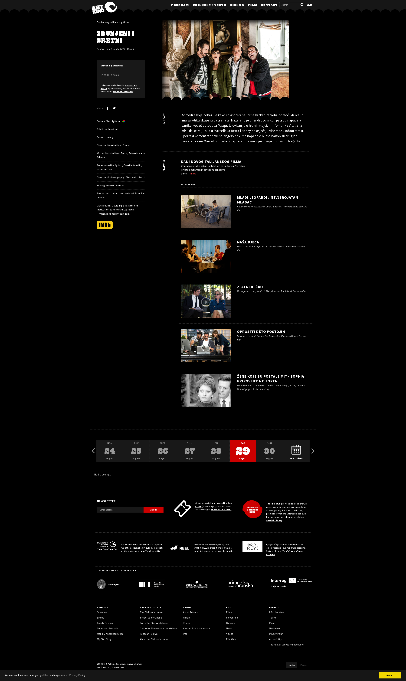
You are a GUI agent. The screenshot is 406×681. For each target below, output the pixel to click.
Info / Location (276, 612)
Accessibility (275, 639)
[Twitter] (114, 108)
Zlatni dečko (250, 286)
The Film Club (273, 503)
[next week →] (313, 450)
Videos (229, 633)
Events (100, 617)
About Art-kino (190, 612)
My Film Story (104, 639)
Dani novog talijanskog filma (113, 22)
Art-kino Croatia (115, 663)
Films (229, 612)
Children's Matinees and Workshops (158, 628)
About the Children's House (154, 639)
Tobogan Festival (149, 633)
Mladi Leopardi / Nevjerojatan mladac (267, 200)
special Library (274, 520)
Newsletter (274, 628)
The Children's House (151, 612)
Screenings (232, 617)
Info (185, 633)
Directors (231, 623)
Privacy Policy (276, 633)
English (304, 665)
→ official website (150, 551)
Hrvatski (291, 665)
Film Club (231, 639)
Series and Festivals (107, 628)
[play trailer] (235, 62)
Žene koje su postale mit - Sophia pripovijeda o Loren (270, 378)
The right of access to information (286, 644)
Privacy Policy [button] (77, 675)
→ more (191, 173)
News (229, 628)
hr (309, 4)
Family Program (105, 623)
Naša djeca (248, 242)
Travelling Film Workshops (153, 623)
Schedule (102, 612)
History (186, 617)
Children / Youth (209, 5)
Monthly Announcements (110, 633)
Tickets (273, 617)
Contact (269, 5)
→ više (229, 551)
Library (186, 623)
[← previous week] (93, 450)
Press (272, 623)
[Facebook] (107, 108)
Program (180, 5)
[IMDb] (105, 225)
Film (252, 5)
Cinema (237, 5)
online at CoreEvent (123, 91)
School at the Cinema (151, 617)
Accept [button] (390, 675)
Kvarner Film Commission (196, 628)
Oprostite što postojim (261, 331)
